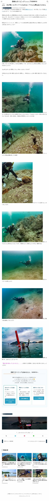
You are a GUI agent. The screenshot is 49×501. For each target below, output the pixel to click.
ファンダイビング (27, 493)
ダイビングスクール (19, 493)
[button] (6, 436)
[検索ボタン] (47, 1)
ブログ (39, 493)
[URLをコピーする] (42, 436)
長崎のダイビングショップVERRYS (24, 1)
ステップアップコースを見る (10, 401)
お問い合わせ (34, 493)
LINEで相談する (24, 398)
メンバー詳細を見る (39, 398)
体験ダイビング (29, 9)
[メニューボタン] (1, 1)
